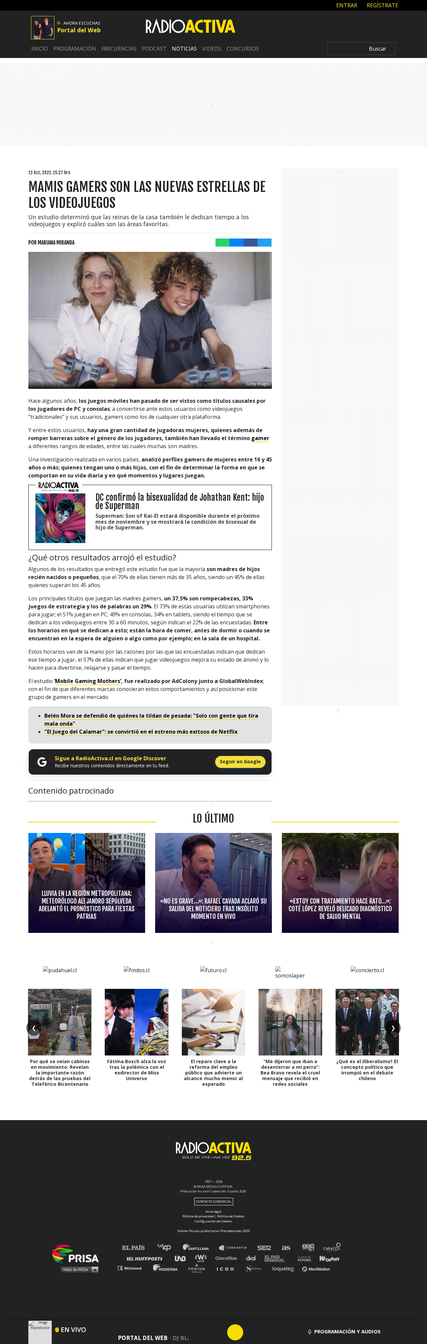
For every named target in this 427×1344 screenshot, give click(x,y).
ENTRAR (346, 5)
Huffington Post (146, 1258)
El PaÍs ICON (227, 1268)
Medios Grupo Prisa (78, 1269)
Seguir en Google (240, 761)
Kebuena (326, 1258)
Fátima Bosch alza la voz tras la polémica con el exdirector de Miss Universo (136, 1069)
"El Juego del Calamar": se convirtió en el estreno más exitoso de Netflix (141, 731)
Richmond (133, 1268)
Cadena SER (265, 1248)
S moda (255, 1268)
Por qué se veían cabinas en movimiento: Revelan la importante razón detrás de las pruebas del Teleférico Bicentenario (59, 1072)
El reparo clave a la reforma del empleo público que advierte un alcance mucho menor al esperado (213, 1072)
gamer (260, 438)
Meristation (317, 1268)
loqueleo (285, 1268)
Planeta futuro (302, 1258)
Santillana (200, 1248)
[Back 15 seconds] (219, 1332)
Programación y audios (347, 1331)
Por (51, 242)
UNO (183, 1258)
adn (308, 1248)
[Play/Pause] (235, 1332)
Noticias (184, 48)
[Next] (267, 1332)
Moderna (165, 1268)
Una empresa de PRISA (78, 1253)
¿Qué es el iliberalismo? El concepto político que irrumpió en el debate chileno (367, 1069)
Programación (74, 48)
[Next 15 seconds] (251, 1332)
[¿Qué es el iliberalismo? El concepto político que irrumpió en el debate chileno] (367, 1022)
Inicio (39, 48)
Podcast (154, 48)
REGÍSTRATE (381, 5)
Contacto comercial (214, 1201)
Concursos (243, 48)
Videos (211, 48)
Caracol (332, 1248)
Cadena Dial (253, 1258)
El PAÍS (137, 1248)
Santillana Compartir (236, 1248)
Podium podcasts (198, 1268)
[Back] (203, 1332)
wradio (202, 1258)
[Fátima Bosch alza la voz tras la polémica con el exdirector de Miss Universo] (136, 1022)
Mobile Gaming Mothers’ (88, 681)
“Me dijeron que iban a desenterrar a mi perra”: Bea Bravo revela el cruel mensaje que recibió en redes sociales (290, 1072)
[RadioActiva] (190, 27)
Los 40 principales (169, 1248)
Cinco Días (228, 1258)
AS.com (286, 1248)
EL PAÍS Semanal (278, 1258)
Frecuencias (118, 48)
